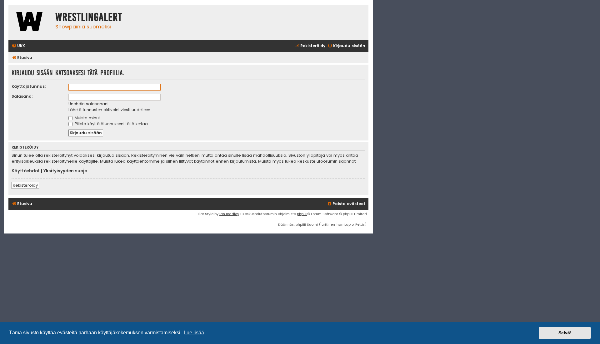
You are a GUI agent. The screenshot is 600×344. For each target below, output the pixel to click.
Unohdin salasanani (88, 103)
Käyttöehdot (26, 171)
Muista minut (86, 117)
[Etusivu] (30, 22)
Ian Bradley (229, 213)
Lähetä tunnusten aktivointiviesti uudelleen (109, 109)
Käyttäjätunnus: (29, 86)
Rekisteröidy (25, 185)
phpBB (302, 213)
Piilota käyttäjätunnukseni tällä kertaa (110, 123)
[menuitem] (18, 46)
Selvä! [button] (565, 332)
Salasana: (22, 96)
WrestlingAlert (88, 17)
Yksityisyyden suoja (65, 171)
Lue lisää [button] (194, 332)
